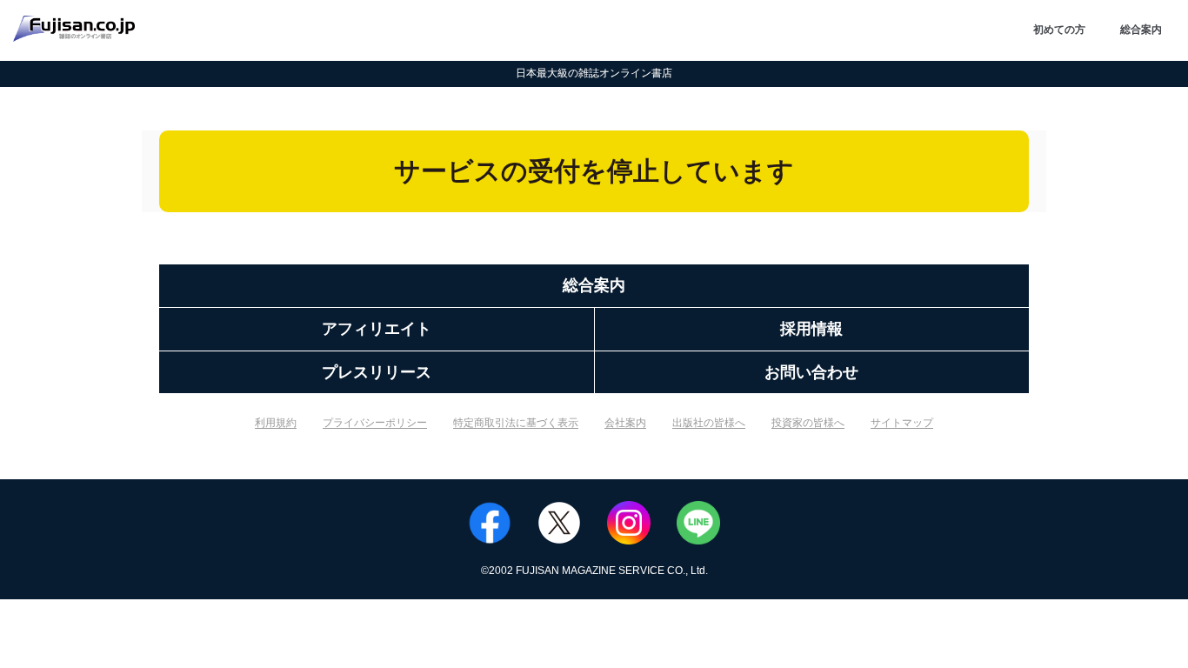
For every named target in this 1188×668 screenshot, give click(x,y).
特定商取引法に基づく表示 (515, 423)
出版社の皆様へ (708, 423)
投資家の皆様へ (807, 423)
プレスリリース (376, 372)
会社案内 (625, 423)
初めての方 (1059, 29)
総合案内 (1141, 29)
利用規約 (276, 423)
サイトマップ (902, 423)
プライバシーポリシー (375, 423)
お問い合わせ (811, 372)
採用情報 (811, 328)
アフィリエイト (376, 328)
